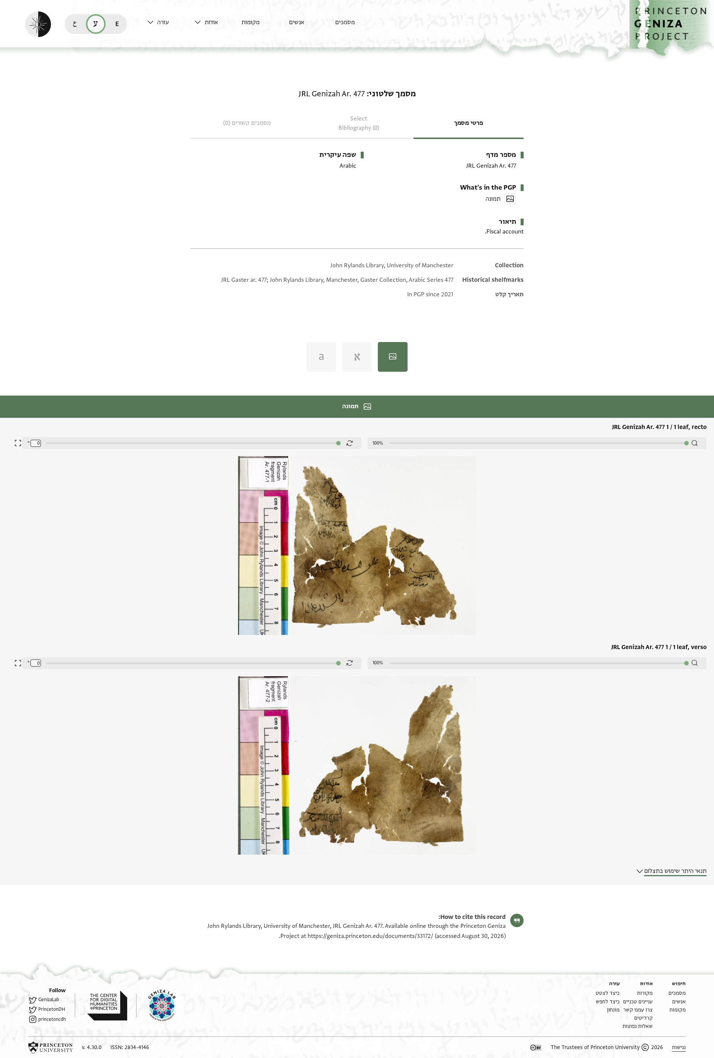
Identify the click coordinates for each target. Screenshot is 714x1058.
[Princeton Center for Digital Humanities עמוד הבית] (101, 1005)
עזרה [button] (163, 22)
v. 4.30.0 (92, 1047)
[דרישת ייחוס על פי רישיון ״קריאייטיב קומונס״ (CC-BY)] (536, 1048)
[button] (671, 28)
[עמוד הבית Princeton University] (50, 1047)
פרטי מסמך (468, 123)
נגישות (679, 1047)
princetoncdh (52, 1019)
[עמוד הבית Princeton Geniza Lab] (156, 1005)
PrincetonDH (51, 1009)
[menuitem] (357, 26)
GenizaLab (48, 1000)
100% (378, 443)
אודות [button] (211, 22)
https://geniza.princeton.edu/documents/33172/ (370, 936)
